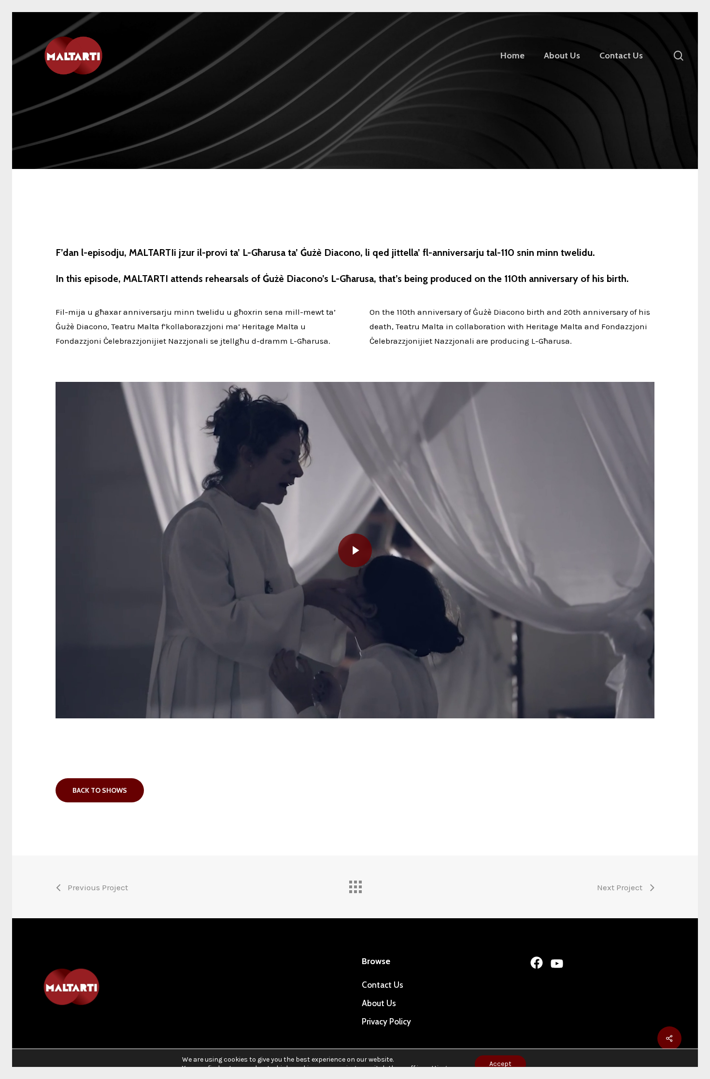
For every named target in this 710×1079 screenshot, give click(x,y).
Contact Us (382, 985)
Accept (500, 1064)
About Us (379, 1003)
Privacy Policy (386, 1021)
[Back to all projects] (355, 884)
